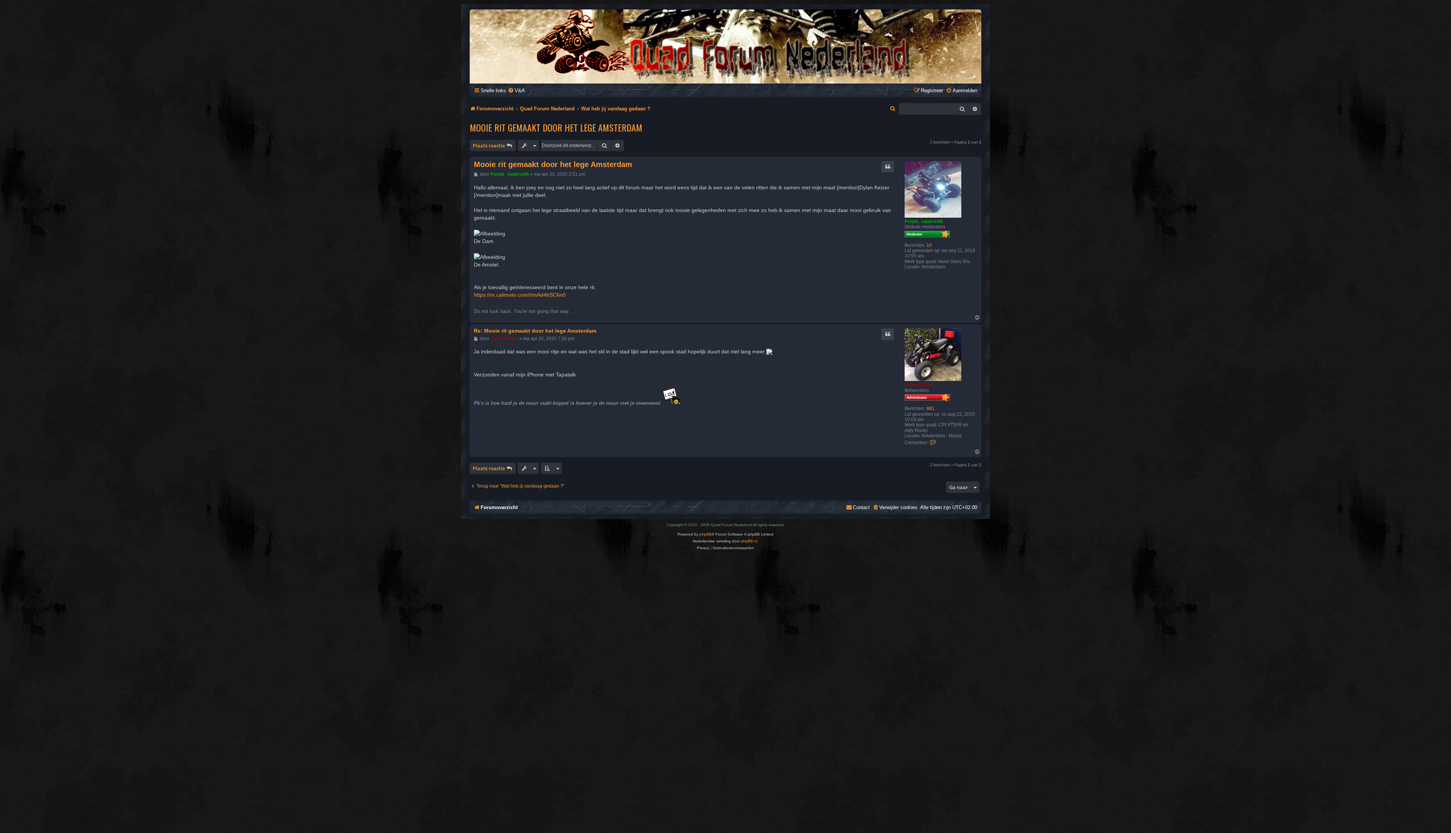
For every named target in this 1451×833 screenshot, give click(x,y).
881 (930, 408)
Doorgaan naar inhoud (127, 47)
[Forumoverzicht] (725, 45)
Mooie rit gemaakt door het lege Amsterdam (556, 127)
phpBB (705, 534)
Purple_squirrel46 (924, 221)
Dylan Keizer (918, 384)
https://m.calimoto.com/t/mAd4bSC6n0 (520, 295)
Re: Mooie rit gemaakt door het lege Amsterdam (535, 331)
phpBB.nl (749, 541)
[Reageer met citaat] (887, 166)
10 (929, 245)
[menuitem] (516, 90)
